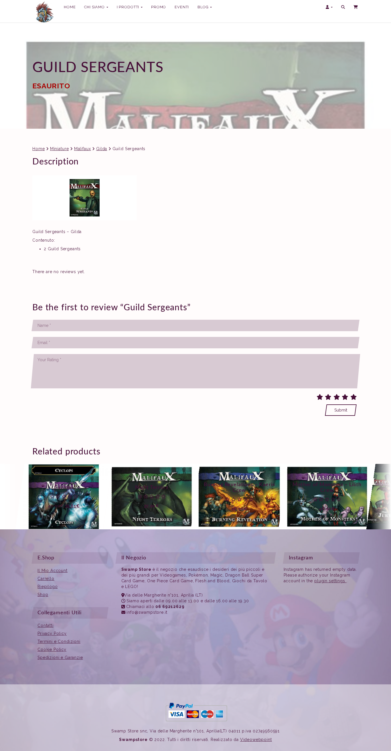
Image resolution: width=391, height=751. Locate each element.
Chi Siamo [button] (95, 7)
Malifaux (82, 148)
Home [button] (70, 7)
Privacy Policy (52, 633)
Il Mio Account (52, 570)
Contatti (45, 625)
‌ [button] (356, 7)
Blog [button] (204, 7)
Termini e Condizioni (58, 641)
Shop (42, 594)
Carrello (45, 578)
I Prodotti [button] (128, 9)
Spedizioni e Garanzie (60, 657)
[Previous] (10, 497)
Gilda (101, 148)
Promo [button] (158, 7)
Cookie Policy (51, 649)
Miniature (59, 148)
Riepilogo (47, 586)
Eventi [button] (182, 7)
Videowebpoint (256, 739)
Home (38, 148)
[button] (343, 7)
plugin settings (330, 581)
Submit (340, 410)
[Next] (381, 497)
